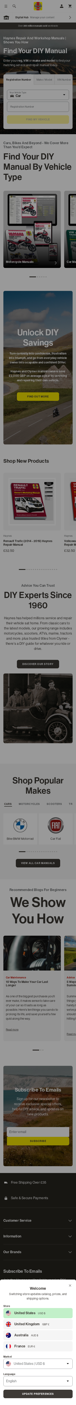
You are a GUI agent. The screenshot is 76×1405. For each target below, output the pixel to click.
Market (7, 1356)
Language (9, 1374)
